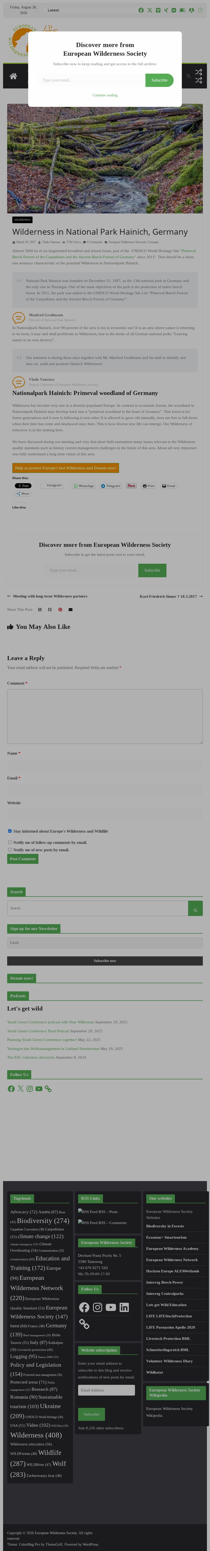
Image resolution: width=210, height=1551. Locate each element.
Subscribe (159, 80)
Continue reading (105, 95)
